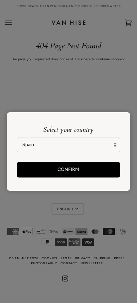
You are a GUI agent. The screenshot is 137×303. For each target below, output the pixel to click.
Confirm (68, 169)
